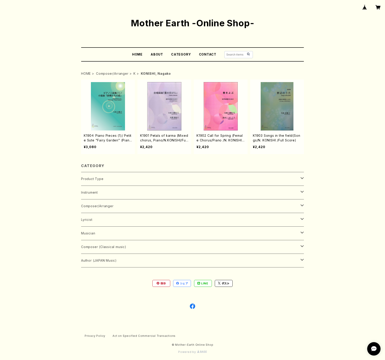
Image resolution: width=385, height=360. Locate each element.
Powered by (187, 352)
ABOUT (157, 54)
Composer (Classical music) (103, 247)
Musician (88, 233)
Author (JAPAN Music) (99, 260)
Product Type (92, 179)
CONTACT (208, 54)
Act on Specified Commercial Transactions (144, 335)
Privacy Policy (95, 335)
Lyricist (86, 219)
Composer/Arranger (112, 73)
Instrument (89, 192)
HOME (137, 54)
